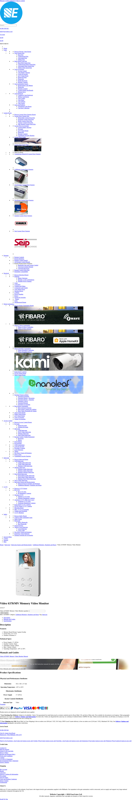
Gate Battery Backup (24, 72)
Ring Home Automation (21, 406)
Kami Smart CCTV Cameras (22, 504)
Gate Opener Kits (19, 53)
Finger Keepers (18, 525)
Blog (5, 542)
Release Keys (22, 92)
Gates (5, 50)
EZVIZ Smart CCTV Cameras (23, 506)
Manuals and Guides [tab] (9, 619)
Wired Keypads (22, 425)
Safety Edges (18, 519)
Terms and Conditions (6, 756)
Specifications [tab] (7, 621)
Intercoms (17, 429)
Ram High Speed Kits (24, 63)
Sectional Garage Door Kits (26, 119)
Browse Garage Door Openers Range (25, 114)
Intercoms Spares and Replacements (24, 482)
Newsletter (3, 776)
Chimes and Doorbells (20, 511)
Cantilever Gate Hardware (25, 95)
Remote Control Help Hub (21, 270)
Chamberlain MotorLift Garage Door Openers (27, 154)
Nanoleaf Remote (23, 403)
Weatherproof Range (20, 302)
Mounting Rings (19, 508)
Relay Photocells (22, 522)
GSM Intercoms (22, 430)
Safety (5, 514)
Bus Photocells (22, 524)
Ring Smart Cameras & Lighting (27, 409)
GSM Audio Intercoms (24, 462)
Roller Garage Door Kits (25, 121)
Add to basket (4, 613)
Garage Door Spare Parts (21, 145)
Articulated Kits (22, 58)
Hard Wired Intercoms (24, 435)
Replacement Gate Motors (25, 85)
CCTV (6, 487)
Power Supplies (18, 294)
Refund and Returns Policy (7, 754)
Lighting (16, 292)
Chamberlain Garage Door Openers (24, 185)
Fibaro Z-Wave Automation (22, 325)
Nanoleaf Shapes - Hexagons (26, 398)
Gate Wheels (21, 101)
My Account (3, 769)
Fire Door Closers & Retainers (23, 453)
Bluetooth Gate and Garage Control (28, 265)
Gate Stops (21, 100)
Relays (16, 296)
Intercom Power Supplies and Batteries (29, 483)
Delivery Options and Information (25, 716)
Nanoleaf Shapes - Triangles (26, 399)
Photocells (21, 79)
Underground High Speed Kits (26, 64)
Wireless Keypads (23, 427)
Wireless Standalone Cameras (26, 498)
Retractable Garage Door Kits (26, 118)
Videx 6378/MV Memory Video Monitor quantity (14, 611)
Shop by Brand (18, 152)
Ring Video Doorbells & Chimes (27, 411)
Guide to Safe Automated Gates (23, 517)
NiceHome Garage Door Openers (23, 200)
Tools (16, 300)
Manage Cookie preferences (8, 1)
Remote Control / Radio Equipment (24, 437)
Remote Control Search (21, 260)
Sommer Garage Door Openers (23, 215)
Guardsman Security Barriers (26, 135)
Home (5, 48)
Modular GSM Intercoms (25, 466)
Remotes (6, 255)
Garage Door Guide (20, 137)
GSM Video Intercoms (24, 464)
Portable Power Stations (25, 281)
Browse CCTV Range (20, 488)
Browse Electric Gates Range (22, 51)
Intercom (44, 614)
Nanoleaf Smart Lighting (21, 395)
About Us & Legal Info (6, 751)
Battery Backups (22, 278)
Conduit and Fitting (19, 286)
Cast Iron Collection (23, 108)
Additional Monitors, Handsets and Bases (29, 485)
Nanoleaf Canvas (23, 401)
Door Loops (17, 454)
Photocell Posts (22, 77)
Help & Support (4, 749)
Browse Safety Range (20, 516)
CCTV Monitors (19, 512)
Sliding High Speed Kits (25, 68)
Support (6, 540)
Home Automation (9, 304)
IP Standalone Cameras (24, 493)
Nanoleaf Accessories (24, 404)
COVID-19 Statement (6, 759)
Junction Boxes (18, 291)
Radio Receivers (22, 80)
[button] (4, 43)
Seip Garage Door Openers (22, 231)
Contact (6, 538)
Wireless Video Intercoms (25, 471)
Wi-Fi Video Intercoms (24, 432)
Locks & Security (23, 74)
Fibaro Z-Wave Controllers (25, 327)
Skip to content (20, 1)
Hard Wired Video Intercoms (26, 477)
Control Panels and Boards (25, 90)
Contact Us (3, 748)
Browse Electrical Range (21, 275)
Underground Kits (23, 56)
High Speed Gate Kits (20, 61)
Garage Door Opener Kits (21, 116)
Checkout (2, 772)
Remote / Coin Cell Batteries (26, 280)
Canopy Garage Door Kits (25, 122)
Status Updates (4, 781)
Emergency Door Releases (21, 533)
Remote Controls (23, 82)
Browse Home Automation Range (24, 305)
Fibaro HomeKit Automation (22, 348)
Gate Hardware (18, 93)
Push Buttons (18, 441)
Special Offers (8, 537)
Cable (16, 283)
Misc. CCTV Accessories (21, 509)
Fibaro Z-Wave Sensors (24, 328)
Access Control (22, 71)
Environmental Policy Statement (9, 761)
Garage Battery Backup (24, 127)
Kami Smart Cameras (20, 372)
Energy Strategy (4, 762)
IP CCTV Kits (22, 492)
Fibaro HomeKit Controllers (26, 350)
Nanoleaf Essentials (23, 396)
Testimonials (3, 782)
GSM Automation (19, 445)
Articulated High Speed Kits (26, 66)
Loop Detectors (18, 450)
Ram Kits (20, 55)
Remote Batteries (19, 259)
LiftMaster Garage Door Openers (23, 169)
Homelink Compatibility (21, 271)
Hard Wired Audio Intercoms (26, 475)
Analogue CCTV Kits (24, 501)
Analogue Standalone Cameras (26, 503)
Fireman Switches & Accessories (23, 535)
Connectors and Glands (21, 288)
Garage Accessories (20, 419)
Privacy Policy (4, 752)
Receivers (21, 438)
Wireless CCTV (18, 495)
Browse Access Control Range (23, 422)
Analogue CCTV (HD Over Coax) (24, 500)
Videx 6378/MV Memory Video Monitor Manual (14, 656)
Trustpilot (2, 704)
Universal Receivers (23, 268)
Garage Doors (8, 113)
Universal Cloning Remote (25, 267)
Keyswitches (18, 443)
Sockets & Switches (20, 297)
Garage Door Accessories (21, 126)
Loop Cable (21, 530)
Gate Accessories (19, 69)
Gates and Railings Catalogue (8, 779)
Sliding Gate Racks (23, 97)
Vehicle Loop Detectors (21, 527)
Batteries (16, 276)
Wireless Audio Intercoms (25, 469)
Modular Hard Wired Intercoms (27, 479)
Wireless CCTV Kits (24, 496)
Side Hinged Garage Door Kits (27, 124)
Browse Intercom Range (21, 459)
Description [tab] (7, 617)
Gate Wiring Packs (19, 289)
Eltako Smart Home (20, 414)
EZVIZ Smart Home (20, 373)
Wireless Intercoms (23, 433)
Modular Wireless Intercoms (26, 472)
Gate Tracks (21, 103)
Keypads (20, 129)
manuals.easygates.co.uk (19, 665)
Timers (16, 299)
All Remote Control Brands (22, 262)
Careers (2, 757)
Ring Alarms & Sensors (24, 408)
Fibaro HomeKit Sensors (25, 352)
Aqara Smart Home (19, 412)
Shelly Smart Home (20, 375)
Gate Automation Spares (21, 84)
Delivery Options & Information (9, 774)
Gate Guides (21, 98)
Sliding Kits (21, 59)
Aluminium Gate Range (25, 106)
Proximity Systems (19, 448)
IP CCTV (17, 490)
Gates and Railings (19, 105)
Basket (2, 771)
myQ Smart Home (23, 76)
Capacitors (17, 284)
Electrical (6, 273)
